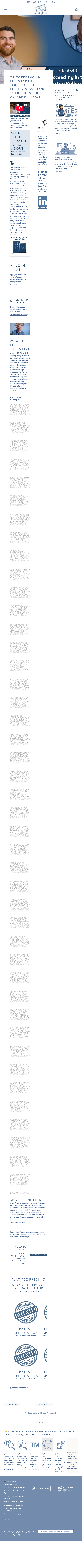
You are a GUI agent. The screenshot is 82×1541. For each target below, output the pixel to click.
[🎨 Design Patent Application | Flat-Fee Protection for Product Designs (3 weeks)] (60, 1444)
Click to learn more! (18, 285)
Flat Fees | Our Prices (11, 1484)
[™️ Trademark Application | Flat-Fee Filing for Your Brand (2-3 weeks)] (34, 1444)
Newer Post (44, 1404)
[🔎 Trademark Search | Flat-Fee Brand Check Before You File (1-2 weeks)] (9, 1444)
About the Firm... (44, 131)
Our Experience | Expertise (13, 1502)
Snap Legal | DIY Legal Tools (14, 1505)
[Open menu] (7, 9)
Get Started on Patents (26, 1336)
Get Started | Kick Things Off (14, 1488)
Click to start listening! (19, 315)
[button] (41, 1480)
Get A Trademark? (45, 186)
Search (6, 1519)
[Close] (75, 1530)
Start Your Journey (17, 1222)
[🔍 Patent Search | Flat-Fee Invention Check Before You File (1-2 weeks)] (22, 1444)
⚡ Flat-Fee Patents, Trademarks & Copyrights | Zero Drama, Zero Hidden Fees (40, 1433)
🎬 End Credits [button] (10, 1481)
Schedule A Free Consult (41, 1413)
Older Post (12, 1404)
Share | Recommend (20, 1388)
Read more (59, 134)
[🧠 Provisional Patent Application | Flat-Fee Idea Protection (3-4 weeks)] (47, 1444)
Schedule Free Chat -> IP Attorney (55, 1531)
